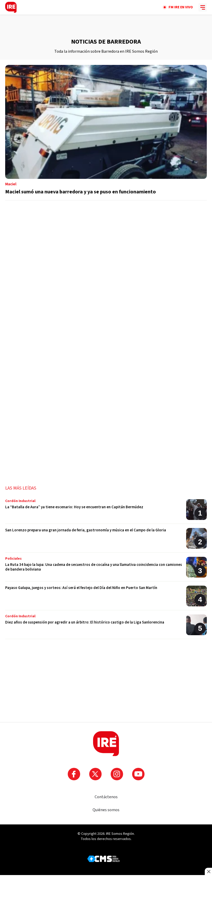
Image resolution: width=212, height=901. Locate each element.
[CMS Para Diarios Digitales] (103, 859)
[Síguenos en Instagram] (117, 774)
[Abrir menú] (203, 7)
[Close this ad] (208, 871)
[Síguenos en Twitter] (95, 774)
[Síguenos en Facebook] (74, 774)
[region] (106, 26)
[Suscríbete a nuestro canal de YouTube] (138, 774)
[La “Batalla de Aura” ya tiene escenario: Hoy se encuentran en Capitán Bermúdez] (106, 511)
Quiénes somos (106, 810)
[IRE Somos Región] (11, 7)
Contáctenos (106, 797)
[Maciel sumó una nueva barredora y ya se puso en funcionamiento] (106, 132)
